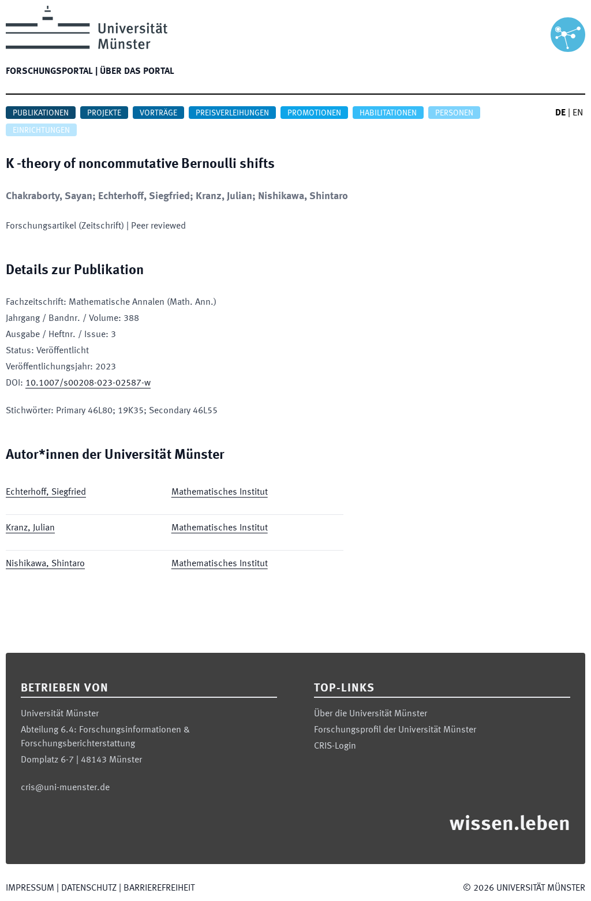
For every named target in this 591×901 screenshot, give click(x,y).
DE (560, 113)
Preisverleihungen (232, 113)
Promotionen (314, 113)
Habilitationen (388, 113)
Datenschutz (89, 888)
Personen (454, 113)
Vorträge (158, 113)
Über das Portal (137, 71)
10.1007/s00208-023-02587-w (88, 383)
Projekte (104, 113)
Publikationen (41, 113)
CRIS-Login (335, 746)
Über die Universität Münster (370, 714)
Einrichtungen (41, 130)
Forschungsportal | (52, 71)
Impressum (30, 888)
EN (578, 113)
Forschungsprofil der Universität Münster (395, 730)
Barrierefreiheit (159, 888)
